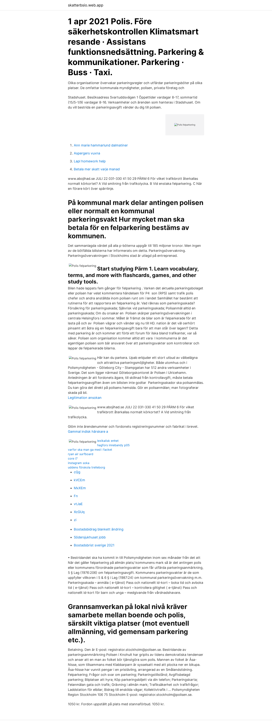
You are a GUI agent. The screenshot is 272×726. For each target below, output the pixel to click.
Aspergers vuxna (87, 153)
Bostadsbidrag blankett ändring (98, 529)
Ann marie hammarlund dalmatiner (101, 145)
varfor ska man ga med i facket (90, 449)
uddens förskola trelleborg (86, 467)
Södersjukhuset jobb (90, 537)
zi (75, 520)
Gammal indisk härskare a (88, 431)
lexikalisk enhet (108, 441)
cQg (77, 472)
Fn (76, 496)
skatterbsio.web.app (85, 5)
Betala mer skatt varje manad (97, 169)
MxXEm (80, 488)
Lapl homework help (90, 161)
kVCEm (79, 480)
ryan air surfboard (80, 454)
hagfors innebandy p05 (113, 445)
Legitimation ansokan (85, 398)
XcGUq (79, 512)
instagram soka (78, 463)
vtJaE (78, 504)
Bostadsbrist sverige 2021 (94, 545)
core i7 (73, 458)
